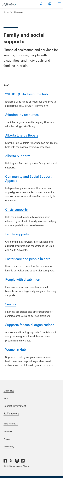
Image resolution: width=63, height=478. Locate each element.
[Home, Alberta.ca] (9, 4)
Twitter (11, 461)
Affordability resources (22, 114)
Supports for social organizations (29, 324)
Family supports (17, 233)
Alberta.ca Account (50, 3)
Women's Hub (15, 349)
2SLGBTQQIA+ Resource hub (26, 93)
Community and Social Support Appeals (28, 178)
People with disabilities (22, 279)
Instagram (17, 461)
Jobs (6, 398)
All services (18, 12)
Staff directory (11, 413)
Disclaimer (8, 431)
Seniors (10, 303)
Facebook (5, 461)
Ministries (9, 390)
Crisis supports (16, 209)
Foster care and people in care (27, 258)
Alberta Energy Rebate (21, 135)
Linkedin (23, 461)
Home (6, 12)
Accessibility (9, 446)
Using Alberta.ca (11, 423)
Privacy (7, 438)
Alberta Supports (17, 155)
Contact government (15, 406)
